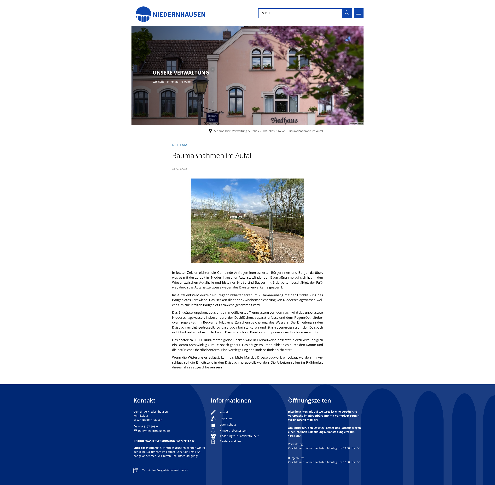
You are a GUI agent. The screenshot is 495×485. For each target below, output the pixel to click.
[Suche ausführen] (347, 13)
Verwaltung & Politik (245, 131)
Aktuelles (269, 131)
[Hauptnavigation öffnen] (359, 13)
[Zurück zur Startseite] (170, 13)
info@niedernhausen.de (154, 431)
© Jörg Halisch (356, 123)
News (281, 131)
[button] (324, 448)
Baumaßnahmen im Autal (306, 131)
